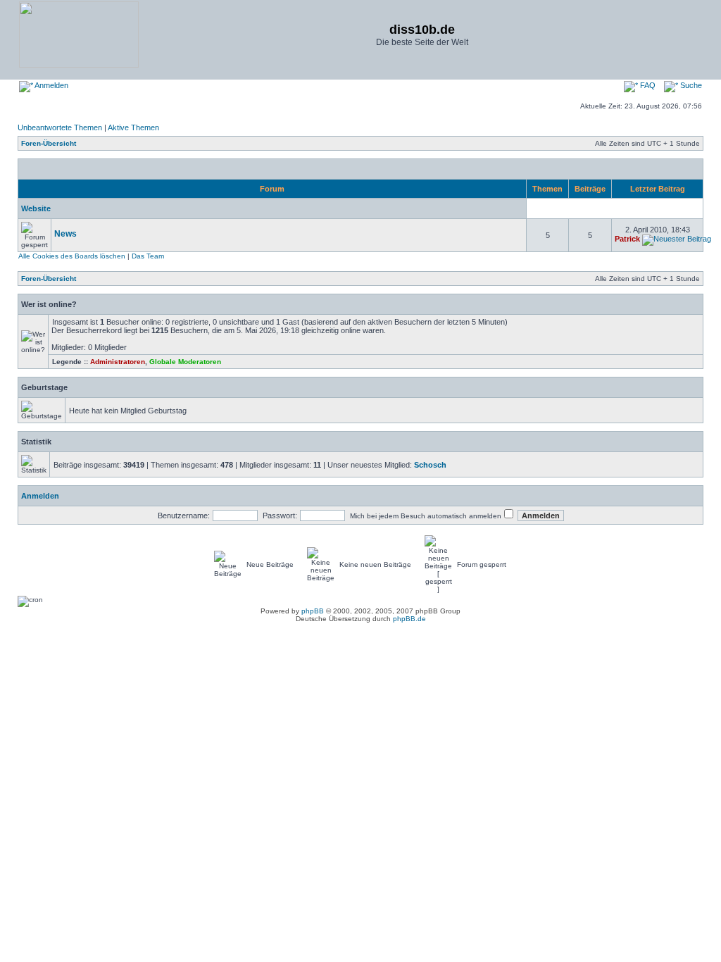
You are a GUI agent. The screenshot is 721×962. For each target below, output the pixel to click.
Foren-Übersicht (48, 143)
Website (36, 208)
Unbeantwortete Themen (60, 127)
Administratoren (117, 362)
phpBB (312, 611)
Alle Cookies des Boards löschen (71, 256)
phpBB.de (409, 619)
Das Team (148, 256)
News (65, 234)
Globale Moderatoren (185, 362)
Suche (690, 85)
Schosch (430, 465)
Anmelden (50, 85)
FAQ (647, 85)
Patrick (627, 239)
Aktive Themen (133, 127)
